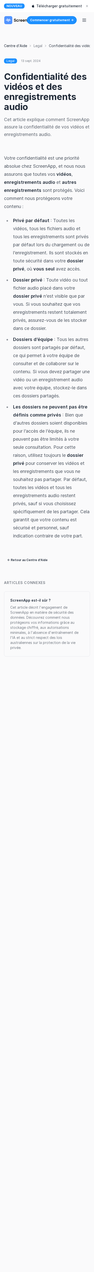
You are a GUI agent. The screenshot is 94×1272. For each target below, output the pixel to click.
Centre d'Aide (15, 46)
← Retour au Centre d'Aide (27, 560)
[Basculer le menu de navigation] (84, 20)
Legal (38, 46)
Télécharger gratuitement (59, 6)
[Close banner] (87, 6)
